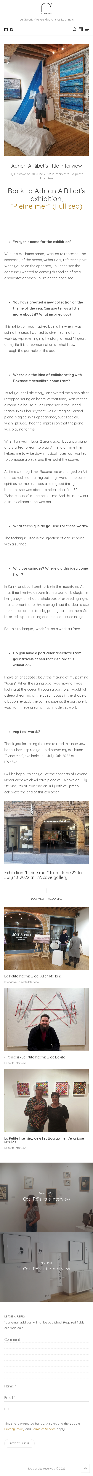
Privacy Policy (14, 1429)
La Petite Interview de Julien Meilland (33, 976)
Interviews (62, 174)
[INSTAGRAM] (6, 29)
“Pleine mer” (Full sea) (46, 206)
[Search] (75, 29)
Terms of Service (44, 1429)
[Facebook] (11, 29)
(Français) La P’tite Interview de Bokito (34, 1057)
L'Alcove (20, 174)
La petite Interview (28, 981)
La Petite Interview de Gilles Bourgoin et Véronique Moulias (44, 1140)
